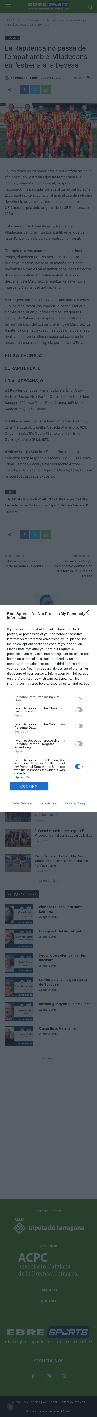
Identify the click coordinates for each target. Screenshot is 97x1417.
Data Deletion (22, 803)
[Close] (87, 614)
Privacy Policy (75, 803)
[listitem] (48, 698)
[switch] (79, 709)
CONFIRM (29, 786)
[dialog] (48, 708)
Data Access (48, 803)
